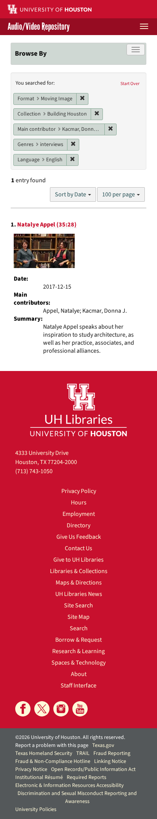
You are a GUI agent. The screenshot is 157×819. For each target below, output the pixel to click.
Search (79, 628)
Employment (78, 514)
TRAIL (83, 753)
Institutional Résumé (39, 777)
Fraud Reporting (111, 753)
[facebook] (22, 708)
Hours (79, 502)
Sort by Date (71, 194)
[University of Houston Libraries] (78, 410)
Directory (78, 525)
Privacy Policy (78, 491)
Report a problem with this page (51, 745)
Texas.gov (103, 745)
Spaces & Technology (78, 662)
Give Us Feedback (78, 537)
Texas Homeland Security (43, 753)
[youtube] (80, 708)
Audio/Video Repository (39, 26)
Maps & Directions (79, 582)
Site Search (78, 605)
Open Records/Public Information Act (93, 769)
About (79, 674)
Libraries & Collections (78, 571)
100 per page (119, 194)
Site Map (78, 617)
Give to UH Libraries (78, 560)
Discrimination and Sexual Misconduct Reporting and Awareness (77, 797)
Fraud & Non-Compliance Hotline (52, 761)
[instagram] (61, 708)
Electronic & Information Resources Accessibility (69, 785)
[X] (42, 708)
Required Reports (86, 777)
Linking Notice (110, 761)
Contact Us (78, 548)
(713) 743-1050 (34, 471)
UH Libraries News (78, 594)
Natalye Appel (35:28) (47, 224)
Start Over (129, 83)
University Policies (35, 809)
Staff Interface (78, 685)
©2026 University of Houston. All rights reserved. (70, 737)
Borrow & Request (78, 640)
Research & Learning (78, 651)
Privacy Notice (31, 769)
